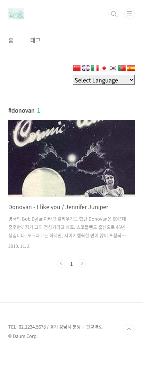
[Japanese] (104, 69)
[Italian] (95, 69)
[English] (86, 69)
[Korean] (113, 69)
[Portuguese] (122, 69)
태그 (35, 40)
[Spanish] (131, 69)
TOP (129, 329)
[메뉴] (129, 13)
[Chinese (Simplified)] (77, 69)
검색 (114, 14)
